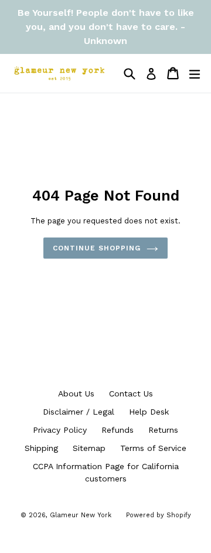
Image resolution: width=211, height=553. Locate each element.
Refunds (117, 430)
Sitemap (89, 448)
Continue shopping (96, 248)
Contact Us (131, 393)
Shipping (41, 448)
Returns (163, 430)
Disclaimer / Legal (78, 411)
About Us (76, 393)
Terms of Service (153, 448)
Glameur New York (80, 515)
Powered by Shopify (158, 515)
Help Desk (149, 411)
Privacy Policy (60, 430)
